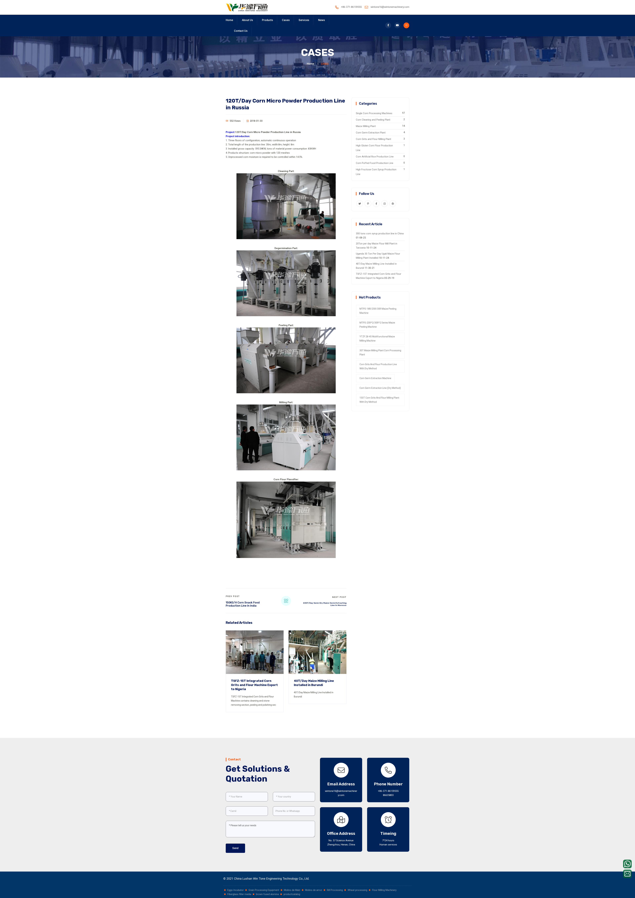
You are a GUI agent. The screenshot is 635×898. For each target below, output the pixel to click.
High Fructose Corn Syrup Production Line (376, 172)
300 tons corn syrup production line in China (380, 233)
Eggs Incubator (235, 890)
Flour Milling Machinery (384, 890)
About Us (247, 20)
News (321, 20)
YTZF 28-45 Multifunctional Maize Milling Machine (377, 338)
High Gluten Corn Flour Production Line (374, 148)
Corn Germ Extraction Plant (370, 132)
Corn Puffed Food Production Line (374, 163)
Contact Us (241, 30)
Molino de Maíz (292, 890)
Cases (286, 20)
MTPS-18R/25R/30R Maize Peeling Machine (378, 310)
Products (267, 20)
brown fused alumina (267, 894)
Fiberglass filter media (239, 894)
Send (235, 848)
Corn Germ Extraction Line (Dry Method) (380, 388)
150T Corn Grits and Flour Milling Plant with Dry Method (379, 399)
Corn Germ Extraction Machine (375, 378)
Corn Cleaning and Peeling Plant (373, 119)
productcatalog (292, 894)
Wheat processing (358, 890)
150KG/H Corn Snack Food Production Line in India (243, 604)
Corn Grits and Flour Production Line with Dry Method (378, 366)
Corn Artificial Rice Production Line (375, 156)
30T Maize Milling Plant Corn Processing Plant (380, 352)
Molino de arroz (314, 890)
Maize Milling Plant (366, 126)
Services (304, 20)
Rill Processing (335, 890)
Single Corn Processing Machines (374, 113)
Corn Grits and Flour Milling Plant (373, 139)
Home (229, 20)
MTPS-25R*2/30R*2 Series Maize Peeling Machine (377, 324)
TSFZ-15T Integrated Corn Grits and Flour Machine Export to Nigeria (254, 685)
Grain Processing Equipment (264, 890)
